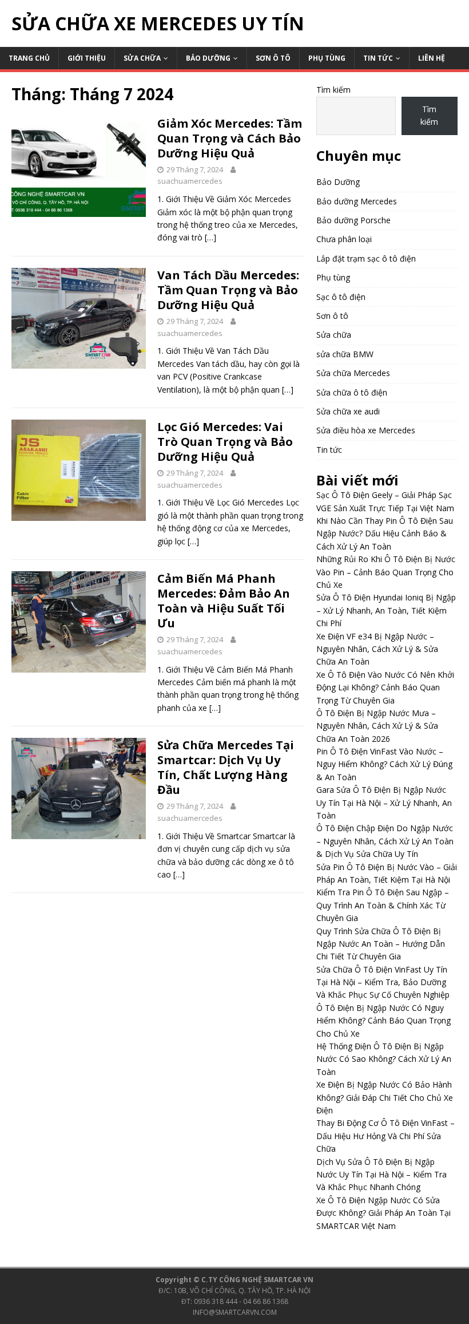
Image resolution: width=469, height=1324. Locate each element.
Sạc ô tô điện (340, 296)
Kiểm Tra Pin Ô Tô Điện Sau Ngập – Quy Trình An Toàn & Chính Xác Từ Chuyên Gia (382, 905)
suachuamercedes (189, 181)
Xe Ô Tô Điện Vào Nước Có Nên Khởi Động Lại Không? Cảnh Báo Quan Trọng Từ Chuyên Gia (385, 687)
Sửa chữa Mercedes (353, 372)
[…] (210, 237)
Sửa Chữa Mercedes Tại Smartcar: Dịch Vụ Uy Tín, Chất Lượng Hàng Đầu (225, 767)
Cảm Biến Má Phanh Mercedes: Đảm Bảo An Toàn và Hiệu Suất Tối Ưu (223, 601)
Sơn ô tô (273, 58)
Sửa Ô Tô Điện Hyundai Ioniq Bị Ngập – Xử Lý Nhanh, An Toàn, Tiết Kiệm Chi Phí (386, 610)
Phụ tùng (326, 58)
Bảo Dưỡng (208, 58)
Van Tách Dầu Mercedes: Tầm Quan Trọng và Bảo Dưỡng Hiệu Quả (228, 290)
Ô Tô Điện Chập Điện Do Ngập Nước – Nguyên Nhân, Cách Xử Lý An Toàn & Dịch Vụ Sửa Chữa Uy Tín (385, 841)
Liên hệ (431, 58)
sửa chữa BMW (344, 354)
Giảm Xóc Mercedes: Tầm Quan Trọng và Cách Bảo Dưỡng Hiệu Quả (229, 138)
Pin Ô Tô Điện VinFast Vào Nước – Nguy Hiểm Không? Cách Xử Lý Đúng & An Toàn (384, 764)
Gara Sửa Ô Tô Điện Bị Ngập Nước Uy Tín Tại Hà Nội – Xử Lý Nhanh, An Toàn (384, 802)
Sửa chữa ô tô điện (351, 392)
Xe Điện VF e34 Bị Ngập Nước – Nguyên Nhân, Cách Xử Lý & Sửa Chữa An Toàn (377, 649)
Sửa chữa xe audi (348, 411)
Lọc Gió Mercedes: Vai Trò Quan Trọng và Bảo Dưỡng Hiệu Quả (225, 441)
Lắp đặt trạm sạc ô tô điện (366, 258)
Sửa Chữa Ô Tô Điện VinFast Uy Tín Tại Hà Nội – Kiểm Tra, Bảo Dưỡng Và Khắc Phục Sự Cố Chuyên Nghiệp (383, 982)
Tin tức (378, 58)
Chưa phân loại (344, 239)
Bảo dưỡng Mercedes (356, 201)
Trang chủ (29, 58)
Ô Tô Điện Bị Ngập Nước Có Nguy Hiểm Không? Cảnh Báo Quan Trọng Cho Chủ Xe (383, 1020)
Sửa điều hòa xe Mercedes (365, 430)
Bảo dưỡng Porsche (353, 220)
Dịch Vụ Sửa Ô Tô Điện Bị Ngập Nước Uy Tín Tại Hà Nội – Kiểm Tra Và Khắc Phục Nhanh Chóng (381, 1174)
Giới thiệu (86, 58)
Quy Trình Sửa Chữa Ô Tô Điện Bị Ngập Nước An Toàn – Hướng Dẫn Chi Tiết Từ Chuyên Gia (380, 944)
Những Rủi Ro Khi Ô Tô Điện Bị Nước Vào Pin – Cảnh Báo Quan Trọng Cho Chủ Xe (385, 572)
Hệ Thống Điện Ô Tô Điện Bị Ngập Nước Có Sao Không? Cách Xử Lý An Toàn (383, 1059)
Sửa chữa (142, 58)
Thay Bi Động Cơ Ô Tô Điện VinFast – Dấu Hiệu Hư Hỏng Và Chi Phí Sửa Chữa (385, 1135)
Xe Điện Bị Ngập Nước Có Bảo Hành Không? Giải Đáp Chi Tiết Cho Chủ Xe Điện (384, 1097)
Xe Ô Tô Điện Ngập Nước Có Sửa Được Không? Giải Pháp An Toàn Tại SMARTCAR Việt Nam (383, 1213)
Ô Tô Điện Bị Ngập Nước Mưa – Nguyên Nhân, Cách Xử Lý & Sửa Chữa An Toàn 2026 (377, 726)
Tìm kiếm (333, 89)
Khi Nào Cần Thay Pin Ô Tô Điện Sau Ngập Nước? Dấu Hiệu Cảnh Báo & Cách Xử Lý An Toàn (384, 533)
